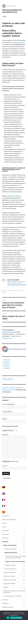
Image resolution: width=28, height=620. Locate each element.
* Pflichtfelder (6, 478)
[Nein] (26, 615)
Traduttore (7, 366)
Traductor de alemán (10, 549)
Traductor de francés (8, 390)
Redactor (6, 587)
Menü (4, 16)
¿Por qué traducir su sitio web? (12, 596)
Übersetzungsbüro (7, 379)
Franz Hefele (7, 290)
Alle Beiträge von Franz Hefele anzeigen (16, 284)
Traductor (7, 368)
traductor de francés (19, 42)
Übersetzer (7, 360)
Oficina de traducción (15, 387)
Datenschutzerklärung (9, 519)
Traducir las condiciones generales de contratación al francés (15, 557)
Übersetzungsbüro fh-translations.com (12, 11)
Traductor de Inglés (9, 576)
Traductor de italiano (10, 569)
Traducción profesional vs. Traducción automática (14, 591)
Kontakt (4, 523)
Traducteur (7, 364)
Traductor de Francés (9, 580)
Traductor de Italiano (9, 583)
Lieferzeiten (5, 530)
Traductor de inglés (10, 565)
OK (8, 617)
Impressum (5, 516)
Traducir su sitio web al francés (15, 561)
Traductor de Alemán (9, 572)
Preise (4, 527)
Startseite (5, 387)
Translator (7, 362)
